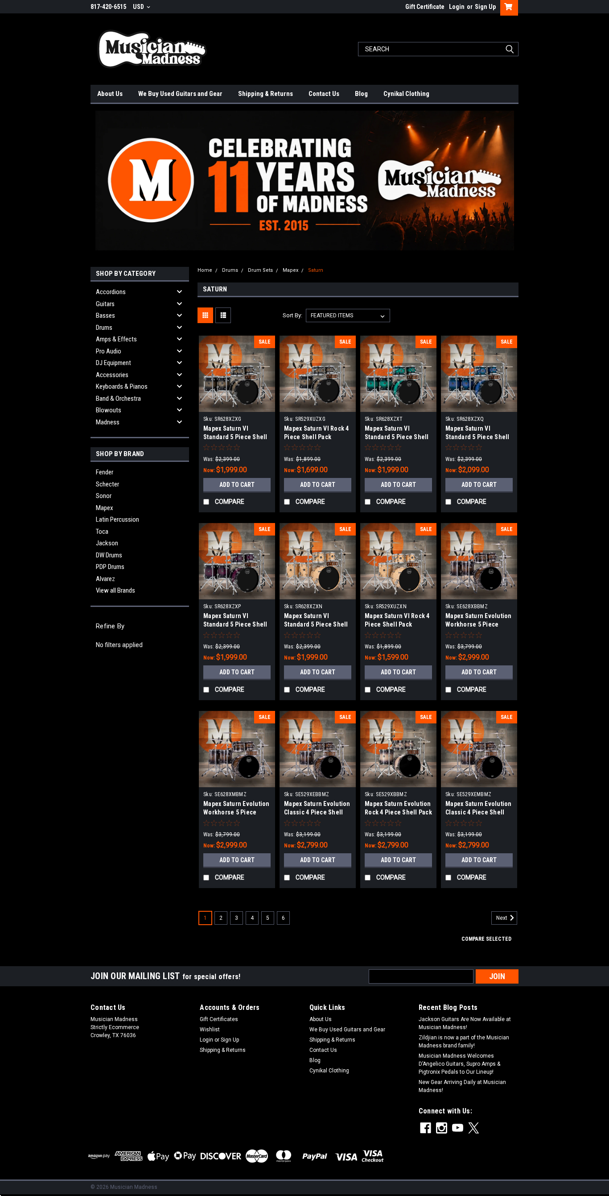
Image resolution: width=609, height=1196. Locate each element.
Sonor (103, 496)
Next (502, 918)
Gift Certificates (219, 1019)
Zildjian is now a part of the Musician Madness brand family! (464, 1041)
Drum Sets (260, 270)
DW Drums (109, 555)
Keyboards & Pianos (122, 386)
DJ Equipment (113, 363)
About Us (110, 94)
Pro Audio (108, 351)
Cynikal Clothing (406, 94)
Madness (107, 422)
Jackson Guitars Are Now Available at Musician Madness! (465, 1023)
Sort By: (292, 315)
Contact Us (324, 94)
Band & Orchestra (118, 399)
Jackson (107, 543)
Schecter (107, 484)
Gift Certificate (424, 6)
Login (457, 6)
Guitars (105, 304)
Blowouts (108, 410)
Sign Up (485, 6)
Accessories (112, 375)
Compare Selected (486, 939)
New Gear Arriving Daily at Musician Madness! (462, 1086)
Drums (104, 328)
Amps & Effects (116, 339)
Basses (105, 315)
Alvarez (105, 579)
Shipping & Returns (265, 94)
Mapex (104, 508)
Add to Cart (237, 484)
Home (205, 270)
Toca (102, 531)
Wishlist (210, 1029)
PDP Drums (110, 567)
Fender (104, 472)
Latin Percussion (117, 519)
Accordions (111, 292)
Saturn (315, 270)
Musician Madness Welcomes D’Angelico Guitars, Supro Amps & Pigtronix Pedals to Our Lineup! (459, 1064)
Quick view (237, 405)
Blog (361, 94)
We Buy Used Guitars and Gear (180, 94)
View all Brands (115, 590)
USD (139, 6)
